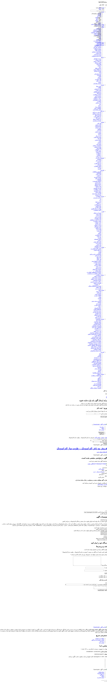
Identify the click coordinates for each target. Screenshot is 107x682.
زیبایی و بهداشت (97, 98)
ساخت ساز (98, 320)
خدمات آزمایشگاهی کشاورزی (94, 272)
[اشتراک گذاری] (103, 680)
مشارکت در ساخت (96, 51)
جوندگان (99, 379)
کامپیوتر (102, 170)
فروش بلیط (98, 202)
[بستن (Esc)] (102, 680)
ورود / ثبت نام (103, 416)
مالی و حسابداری (97, 100)
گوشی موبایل (98, 62)
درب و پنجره (98, 330)
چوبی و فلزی (98, 222)
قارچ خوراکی (98, 255)
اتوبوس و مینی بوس (96, 301)
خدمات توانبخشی (97, 280)
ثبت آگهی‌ (102, 674)
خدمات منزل (98, 107)
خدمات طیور (98, 264)
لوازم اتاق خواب (97, 241)
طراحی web (98, 178)
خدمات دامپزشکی (96, 269)
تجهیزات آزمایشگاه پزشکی (94, 286)
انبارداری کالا (98, 115)
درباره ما (102, 427)
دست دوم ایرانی (97, 310)
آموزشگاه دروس (97, 360)
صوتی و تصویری (97, 221)
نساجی (99, 133)
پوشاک (99, 233)
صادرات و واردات (97, 120)
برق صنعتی (98, 152)
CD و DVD (98, 186)
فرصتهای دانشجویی (96, 364)
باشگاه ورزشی (97, 108)
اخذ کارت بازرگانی (96, 112)
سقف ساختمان (97, 321)
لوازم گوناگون (97, 246)
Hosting (99, 179)
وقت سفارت (98, 207)
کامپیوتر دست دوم (96, 193)
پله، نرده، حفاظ (97, 331)
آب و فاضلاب (98, 149)
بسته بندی (98, 144)
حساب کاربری (100, 677)
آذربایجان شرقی (103, 452)
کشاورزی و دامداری (99, 247)
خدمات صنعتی (97, 147)
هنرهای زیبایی (98, 368)
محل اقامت (98, 206)
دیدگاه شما (104, 565)
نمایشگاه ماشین (97, 309)
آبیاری (99, 251)
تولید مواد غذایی (97, 137)
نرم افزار (99, 175)
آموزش (102, 352)
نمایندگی (99, 164)
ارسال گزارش (101, 590)
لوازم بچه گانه (97, 226)
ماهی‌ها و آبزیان (97, 383)
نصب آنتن (99, 244)
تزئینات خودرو (97, 305)
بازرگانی (102, 111)
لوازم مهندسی (97, 218)
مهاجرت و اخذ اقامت (96, 208)
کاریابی (99, 169)
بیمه (100, 104)
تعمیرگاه (99, 292)
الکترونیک (99, 148)
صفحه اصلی (101, 672)
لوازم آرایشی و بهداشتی (95, 219)
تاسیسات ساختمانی (96, 326)
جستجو (105, 443)
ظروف (99, 237)
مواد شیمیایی (98, 126)
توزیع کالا (99, 93)
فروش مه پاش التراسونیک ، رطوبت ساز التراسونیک (82, 448)
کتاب (100, 232)
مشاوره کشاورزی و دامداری (94, 273)
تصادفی (99, 302)
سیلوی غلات (98, 270)
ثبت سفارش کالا (97, 119)
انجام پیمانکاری (97, 166)
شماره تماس (103, 413)
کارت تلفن (98, 80)
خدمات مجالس (97, 97)
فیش (100, 72)
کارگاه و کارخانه (97, 47)
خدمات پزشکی (97, 276)
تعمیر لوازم (98, 90)
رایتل (100, 67)
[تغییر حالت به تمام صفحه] (105, 680)
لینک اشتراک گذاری (102, 512)
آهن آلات (99, 123)
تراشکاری (98, 153)
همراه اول (98, 64)
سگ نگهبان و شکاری (96, 375)
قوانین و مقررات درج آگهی (97, 640)
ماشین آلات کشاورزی (96, 248)
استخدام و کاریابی (100, 158)
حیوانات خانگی (100, 374)
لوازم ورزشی (98, 217)
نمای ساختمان (97, 323)
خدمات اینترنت (97, 177)
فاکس (99, 76)
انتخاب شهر (101, 1)
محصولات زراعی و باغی (95, 254)
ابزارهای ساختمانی (96, 339)
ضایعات (99, 142)
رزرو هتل (99, 203)
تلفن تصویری (98, 79)
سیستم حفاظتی (97, 91)
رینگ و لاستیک (97, 308)
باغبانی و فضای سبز (96, 261)
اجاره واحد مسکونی (96, 56)
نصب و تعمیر (98, 131)
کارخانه (99, 138)
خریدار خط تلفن (97, 58)
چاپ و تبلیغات (97, 89)
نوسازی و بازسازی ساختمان (94, 342)
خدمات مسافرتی (97, 94)
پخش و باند (98, 304)
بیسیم (99, 82)
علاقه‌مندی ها (101, 43)
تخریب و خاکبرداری (96, 337)
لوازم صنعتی (98, 124)
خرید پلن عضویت (100, 45)
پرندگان (99, 378)
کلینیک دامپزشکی (97, 385)
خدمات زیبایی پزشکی (96, 279)
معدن (99, 141)
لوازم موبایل (98, 60)
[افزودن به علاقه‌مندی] (106, 465)
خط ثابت (99, 75)
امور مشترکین (97, 73)
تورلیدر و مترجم (97, 197)
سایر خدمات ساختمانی (95, 350)
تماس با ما (101, 429)
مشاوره (99, 101)
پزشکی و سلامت (100, 275)
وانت (100, 299)
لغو (105, 590)
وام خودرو (98, 316)
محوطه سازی (97, 335)
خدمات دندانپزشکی (96, 277)
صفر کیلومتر (98, 313)
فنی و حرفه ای (97, 357)
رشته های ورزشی (97, 366)
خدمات (102, 85)
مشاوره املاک (97, 49)
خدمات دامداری (97, 262)
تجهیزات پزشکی (97, 213)
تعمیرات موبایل (97, 71)
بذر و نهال (99, 258)
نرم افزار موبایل (97, 61)
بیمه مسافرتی (97, 204)
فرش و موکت (97, 225)
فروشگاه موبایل (97, 69)
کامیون (99, 298)
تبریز (98, 452)
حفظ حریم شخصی (99, 638)
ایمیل (105, 570)
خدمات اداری (98, 96)
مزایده (99, 134)
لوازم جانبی (98, 174)
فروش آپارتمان (97, 54)
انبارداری (99, 130)
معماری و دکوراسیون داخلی (94, 334)
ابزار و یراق (98, 136)
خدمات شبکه (98, 184)
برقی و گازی (98, 224)
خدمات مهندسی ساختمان (95, 343)
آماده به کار (98, 160)
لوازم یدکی (98, 214)
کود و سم (99, 257)
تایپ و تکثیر (98, 102)
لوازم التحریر (98, 235)
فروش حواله (98, 317)
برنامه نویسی (98, 182)
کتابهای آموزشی (97, 363)
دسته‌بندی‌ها (101, 432)
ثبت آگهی (102, 433)
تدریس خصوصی (97, 359)
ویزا (100, 200)
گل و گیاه (99, 259)
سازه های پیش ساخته (96, 348)
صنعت (102, 122)
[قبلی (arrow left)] (106, 681)
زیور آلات (99, 236)
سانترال (99, 78)
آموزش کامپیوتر (97, 188)
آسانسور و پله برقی (96, 327)
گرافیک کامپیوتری (97, 181)
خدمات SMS (98, 68)
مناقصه (99, 129)
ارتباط (102, 57)
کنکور (99, 355)
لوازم (103, 211)
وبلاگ (102, 428)
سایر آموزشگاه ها (97, 372)
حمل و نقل (98, 86)
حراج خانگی (98, 228)
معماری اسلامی (97, 349)
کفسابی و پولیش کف (96, 346)
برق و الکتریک (98, 328)
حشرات (99, 382)
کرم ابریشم (98, 268)
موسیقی (99, 367)
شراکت (99, 167)
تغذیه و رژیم (98, 288)
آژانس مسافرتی (97, 210)
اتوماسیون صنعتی (97, 145)
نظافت (99, 87)
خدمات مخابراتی (97, 83)
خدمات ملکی (98, 50)
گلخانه (99, 253)
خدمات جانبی (98, 294)
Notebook (99, 173)
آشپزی (99, 370)
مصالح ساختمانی (97, 324)
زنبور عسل (98, 266)
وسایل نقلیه (101, 290)
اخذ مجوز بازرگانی (96, 113)
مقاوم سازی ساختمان (96, 341)
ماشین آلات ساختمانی (96, 338)
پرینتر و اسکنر (97, 185)
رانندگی (99, 371)
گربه (100, 377)
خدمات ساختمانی (100, 319)
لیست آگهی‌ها (101, 673)
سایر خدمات (98, 127)
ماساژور (96, 284)
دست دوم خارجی (97, 312)
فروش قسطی (97, 315)
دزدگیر (99, 306)
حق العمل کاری (97, 116)
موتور (99, 297)
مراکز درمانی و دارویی (95, 281)
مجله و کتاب (98, 192)
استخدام (99, 159)
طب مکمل (98, 287)
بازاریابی (99, 162)
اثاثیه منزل (98, 229)
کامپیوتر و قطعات (97, 171)
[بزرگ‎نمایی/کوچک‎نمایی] (106, 680)
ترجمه (99, 105)
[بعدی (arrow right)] (105, 681)
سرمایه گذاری (97, 163)
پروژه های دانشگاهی (96, 361)
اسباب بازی (98, 243)
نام (106, 567)
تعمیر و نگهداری (97, 189)
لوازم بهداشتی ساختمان (95, 332)
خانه (106, 437)
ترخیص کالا (98, 118)
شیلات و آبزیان (97, 265)
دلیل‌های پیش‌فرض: (102, 584)
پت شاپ (99, 386)
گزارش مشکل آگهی (102, 484)
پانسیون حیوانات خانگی (95, 388)
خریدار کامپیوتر (97, 190)
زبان (100, 353)
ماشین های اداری (97, 109)
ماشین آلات (98, 151)
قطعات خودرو (97, 295)
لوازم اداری (98, 215)
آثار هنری (99, 230)
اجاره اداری (98, 53)
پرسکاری (99, 155)
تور (100, 199)
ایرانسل (99, 65)
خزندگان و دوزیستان (96, 381)
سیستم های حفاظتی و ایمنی (94, 345)
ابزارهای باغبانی (97, 250)
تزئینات (99, 240)
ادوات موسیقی (97, 239)
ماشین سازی (98, 140)
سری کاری (98, 156)
